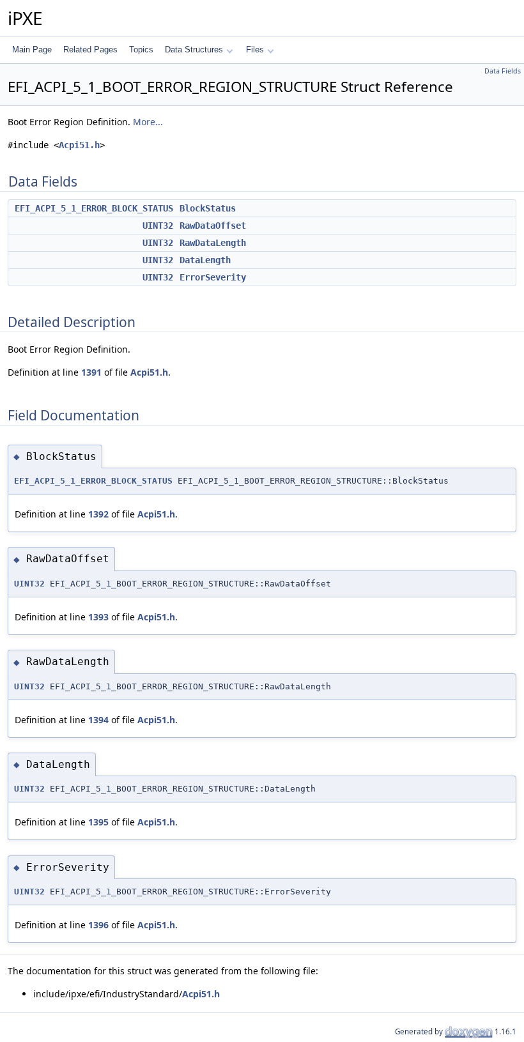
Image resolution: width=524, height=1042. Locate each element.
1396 (98, 925)
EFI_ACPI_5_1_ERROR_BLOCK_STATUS (94, 208)
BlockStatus (208, 208)
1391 (91, 372)
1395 (98, 822)
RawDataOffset (213, 225)
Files (255, 49)
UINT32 (158, 225)
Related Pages (90, 49)
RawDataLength (213, 243)
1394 (98, 720)
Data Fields (502, 70)
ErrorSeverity (213, 277)
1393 (98, 617)
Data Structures (194, 49)
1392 (98, 514)
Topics (141, 49)
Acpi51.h (79, 145)
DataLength (205, 260)
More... (148, 122)
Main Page (32, 49)
